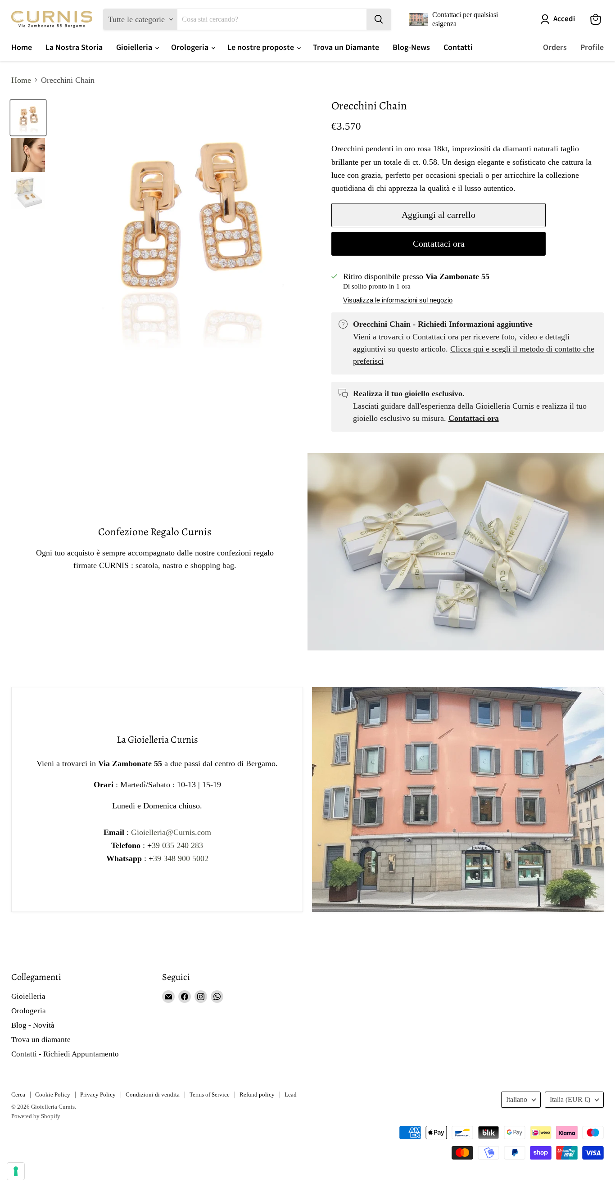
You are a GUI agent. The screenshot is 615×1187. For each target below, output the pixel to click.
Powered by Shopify (35, 1116)
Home (21, 47)
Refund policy (257, 1094)
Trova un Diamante (346, 47)
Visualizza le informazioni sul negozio (397, 300)
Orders (555, 47)
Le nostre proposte (261, 47)
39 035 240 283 (177, 845)
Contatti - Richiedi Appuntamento (65, 1054)
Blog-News (411, 47)
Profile (592, 47)
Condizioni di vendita (153, 1094)
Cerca (18, 1094)
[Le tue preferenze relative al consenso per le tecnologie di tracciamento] (15, 1171)
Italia (570, 1099)
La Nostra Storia (74, 47)
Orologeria (190, 47)
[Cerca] (378, 19)
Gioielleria (135, 47)
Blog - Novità (32, 1025)
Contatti (458, 47)
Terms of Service (210, 1094)
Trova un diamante (41, 1039)
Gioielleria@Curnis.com (171, 832)
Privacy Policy (98, 1094)
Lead (291, 1094)
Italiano (516, 1099)
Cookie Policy (52, 1094)
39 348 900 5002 (180, 858)
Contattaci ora (439, 243)
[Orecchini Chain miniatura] (28, 117)
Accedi (564, 19)
